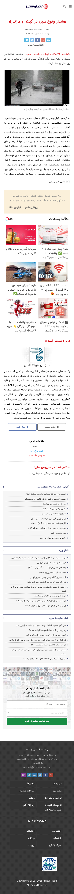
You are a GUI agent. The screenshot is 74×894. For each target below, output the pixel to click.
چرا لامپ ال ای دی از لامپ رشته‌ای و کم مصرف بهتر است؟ (41, 600)
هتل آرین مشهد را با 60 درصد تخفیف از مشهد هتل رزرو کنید (40, 625)
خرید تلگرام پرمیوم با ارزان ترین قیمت (50, 596)
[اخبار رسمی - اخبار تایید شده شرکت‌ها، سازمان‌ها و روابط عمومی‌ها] (37, 6)
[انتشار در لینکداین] (48, 40)
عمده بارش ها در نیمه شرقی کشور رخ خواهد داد (45, 499)
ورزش (31, 838)
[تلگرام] (29, 775)
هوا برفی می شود (58, 533)
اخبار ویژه (64, 551)
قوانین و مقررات (53, 798)
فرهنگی (57, 838)
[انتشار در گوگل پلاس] (43, 40)
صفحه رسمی (50, 427)
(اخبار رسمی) (33, 54)
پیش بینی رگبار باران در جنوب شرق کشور (48, 518)
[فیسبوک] (45, 775)
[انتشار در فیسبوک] (37, 40)
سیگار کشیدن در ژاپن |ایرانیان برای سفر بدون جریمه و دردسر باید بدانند (38, 651)
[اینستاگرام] (23, 775)
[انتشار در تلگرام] (26, 40)
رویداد (31, 845)
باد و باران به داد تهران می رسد (53, 538)
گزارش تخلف (15, 208)
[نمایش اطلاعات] (37, 455)
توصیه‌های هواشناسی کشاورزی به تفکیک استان (45, 494)
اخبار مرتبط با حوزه (59, 618)
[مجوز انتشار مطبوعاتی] (49, 865)
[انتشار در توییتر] (32, 40)
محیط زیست (35, 473)
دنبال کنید (21, 427)
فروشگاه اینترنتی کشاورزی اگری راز (51, 562)
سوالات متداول (27, 791)
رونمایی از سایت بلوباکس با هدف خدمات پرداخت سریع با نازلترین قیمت (38, 589)
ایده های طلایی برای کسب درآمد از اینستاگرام (47, 567)
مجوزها (31, 784)
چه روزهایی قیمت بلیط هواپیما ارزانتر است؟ (47, 630)
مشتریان (57, 791)
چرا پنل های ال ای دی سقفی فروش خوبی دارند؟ (45, 605)
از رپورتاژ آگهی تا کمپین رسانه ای (53, 807)
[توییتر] (40, 775)
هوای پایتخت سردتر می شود (53, 513)
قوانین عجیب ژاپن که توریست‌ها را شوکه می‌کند (46, 635)
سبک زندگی (55, 845)
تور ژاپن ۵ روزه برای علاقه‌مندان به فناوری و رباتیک (45, 658)
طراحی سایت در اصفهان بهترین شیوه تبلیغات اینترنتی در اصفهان (38, 558)
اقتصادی (56, 831)
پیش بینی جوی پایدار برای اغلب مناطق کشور (47, 528)
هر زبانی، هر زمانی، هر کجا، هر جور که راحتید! (46, 582)
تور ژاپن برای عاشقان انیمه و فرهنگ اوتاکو (48, 645)
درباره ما (57, 784)
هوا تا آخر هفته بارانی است (54, 504)
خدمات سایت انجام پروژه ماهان (52, 572)
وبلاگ (32, 798)
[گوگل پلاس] (51, 775)
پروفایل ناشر (31, 208)
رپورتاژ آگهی (29, 805)
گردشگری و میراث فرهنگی (56, 473)
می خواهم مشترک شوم (37, 721)
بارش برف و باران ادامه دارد (54, 509)
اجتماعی (30, 831)
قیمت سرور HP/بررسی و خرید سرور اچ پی (48, 577)
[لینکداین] (34, 775)
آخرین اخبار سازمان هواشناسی (53, 487)
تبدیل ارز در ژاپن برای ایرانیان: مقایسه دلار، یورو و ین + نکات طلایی (37, 640)
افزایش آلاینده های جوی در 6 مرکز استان (48, 523)
